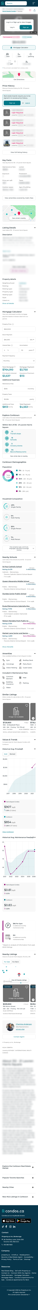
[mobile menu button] (35, 3)
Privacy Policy (6, 1259)
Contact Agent (19, 1037)
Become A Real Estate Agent (11, 1257)
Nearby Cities (8, 1187)
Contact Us (5, 1273)
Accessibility (28, 1257)
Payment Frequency (8, 356)
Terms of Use (17, 1259)
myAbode (16, 1216)
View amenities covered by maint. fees (19, 198)
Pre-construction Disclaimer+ (19, 1295)
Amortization (24, 345)
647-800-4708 (20, 1029)
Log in (12, 27)
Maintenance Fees (7, 383)
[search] (16, 3)
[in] (10, 1226)
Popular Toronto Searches (13, 1178)
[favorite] (27, 705)
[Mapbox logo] (7, 981)
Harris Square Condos (9, 11)
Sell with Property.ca (22, 1271)
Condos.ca (5, 1216)
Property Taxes (7, 394)
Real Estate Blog (7, 1271)
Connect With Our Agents (20, 1273)
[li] (14, 1226)
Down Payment (7, 334)
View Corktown (8, 832)
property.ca (5, 1255)
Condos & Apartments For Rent (17, 1280)
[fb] (7, 1226)
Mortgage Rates (7, 1277)
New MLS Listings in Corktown (15, 1197)
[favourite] (30, 10)
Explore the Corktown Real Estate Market (16, 1167)
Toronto (20, 11)
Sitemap (27, 1259)
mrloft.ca (14, 1255)
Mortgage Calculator (21, 1275)
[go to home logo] (13, 1210)
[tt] (3, 1226)
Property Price (7, 324)
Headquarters (25, 1255)
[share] (34, 10)
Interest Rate (7, 345)
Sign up (26, 27)
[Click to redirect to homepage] (2, 3)
